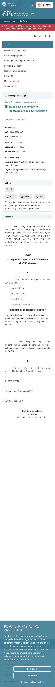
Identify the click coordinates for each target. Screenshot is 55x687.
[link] (9, 21)
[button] (27, 95)
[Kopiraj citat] (25, 95)
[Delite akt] (45, 36)
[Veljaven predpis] (6, 106)
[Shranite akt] (40, 36)
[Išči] (32, 5)
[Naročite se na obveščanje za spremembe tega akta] (34, 36)
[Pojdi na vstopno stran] (9, 6)
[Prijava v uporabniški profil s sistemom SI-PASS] (44, 5)
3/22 (23, 119)
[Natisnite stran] (50, 36)
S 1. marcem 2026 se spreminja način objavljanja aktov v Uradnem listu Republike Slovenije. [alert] (28, 27)
